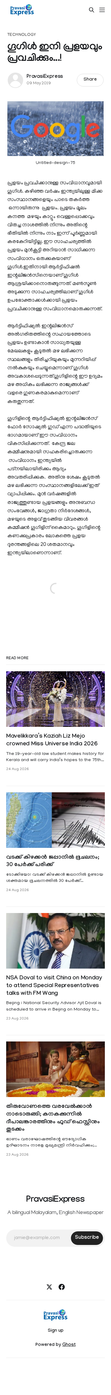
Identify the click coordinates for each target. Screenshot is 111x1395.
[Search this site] (92, 10)
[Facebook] (62, 1287)
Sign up (56, 1331)
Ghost (69, 1345)
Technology (21, 35)
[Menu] (102, 10)
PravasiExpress (45, 77)
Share (90, 80)
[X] (49, 1287)
